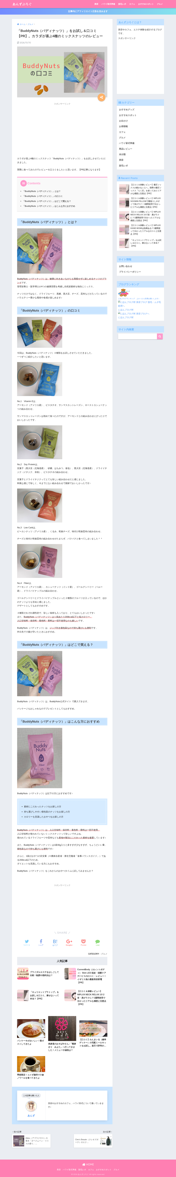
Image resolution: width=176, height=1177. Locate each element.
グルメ (160, 4)
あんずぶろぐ (22, 4)
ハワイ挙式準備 (108, 4)
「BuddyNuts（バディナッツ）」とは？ (42, 191)
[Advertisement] (62, 132)
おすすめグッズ (126, 109)
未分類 (122, 154)
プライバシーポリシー (130, 272)
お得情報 (123, 126)
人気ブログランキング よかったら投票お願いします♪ (138, 299)
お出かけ (123, 121)
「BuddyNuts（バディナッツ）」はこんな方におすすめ (49, 206)
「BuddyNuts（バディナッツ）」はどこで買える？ (47, 201)
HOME (89, 1164)
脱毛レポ (122, 4)
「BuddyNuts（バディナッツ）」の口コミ (43, 196)
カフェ (132, 4)
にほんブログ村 (125, 310)
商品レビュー (125, 149)
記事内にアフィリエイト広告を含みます (88, 11)
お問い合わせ (125, 266)
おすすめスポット (146, 4)
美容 (96, 4)
